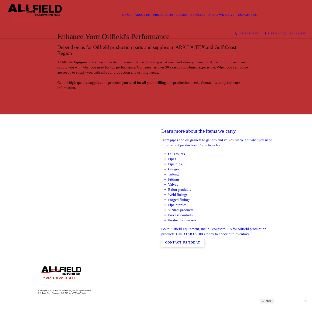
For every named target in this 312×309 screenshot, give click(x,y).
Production (163, 14)
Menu (268, 300)
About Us (142, 14)
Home (127, 14)
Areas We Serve (221, 14)
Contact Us (247, 14)
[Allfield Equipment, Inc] (35, 14)
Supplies (198, 14)
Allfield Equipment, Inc (286, 33)
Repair (181, 14)
